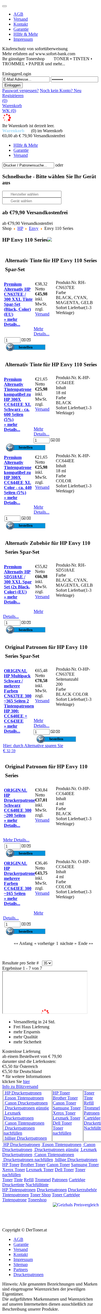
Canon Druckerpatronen (26, 1103)
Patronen (92, 1113)
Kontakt (20, 1254)
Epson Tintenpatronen (24, 1098)
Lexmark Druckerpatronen (19, 1115)
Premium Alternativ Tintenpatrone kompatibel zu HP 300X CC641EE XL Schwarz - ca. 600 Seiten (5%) (17, 399)
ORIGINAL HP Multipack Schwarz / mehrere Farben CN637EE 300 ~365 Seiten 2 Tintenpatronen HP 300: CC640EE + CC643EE (19, 695)
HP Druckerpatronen (23, 1093)
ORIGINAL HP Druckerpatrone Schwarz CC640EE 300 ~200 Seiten (19, 803)
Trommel (92, 1108)
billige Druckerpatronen (25, 1138)
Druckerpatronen (52, 1189)
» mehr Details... (12, 322)
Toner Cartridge (66, 1194)
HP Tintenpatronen (19, 1189)
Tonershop (37, 1199)
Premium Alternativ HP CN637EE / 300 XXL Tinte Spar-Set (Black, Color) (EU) (18, 299)
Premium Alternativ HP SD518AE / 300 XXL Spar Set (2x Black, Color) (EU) (18, 579)
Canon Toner (64, 1103)
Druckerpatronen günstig (26, 1108)
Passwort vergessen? (20, 90)
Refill (89, 1103)
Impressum (23, 1259)
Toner (89, 1093)
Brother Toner (65, 1098)
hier (26, 1081)
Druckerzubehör (82, 1189)
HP (20, 228)
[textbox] (28, 165)
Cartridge (92, 1118)
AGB (18, 1239)
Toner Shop (40, 1194)
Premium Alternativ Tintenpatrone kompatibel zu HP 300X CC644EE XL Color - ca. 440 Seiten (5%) (18, 475)
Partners (20, 1269)
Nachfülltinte (37, 1184)
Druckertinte (13, 1184)
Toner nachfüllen (62, 1130)
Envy (33, 228)
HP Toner (61, 1093)
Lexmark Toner (66, 1118)
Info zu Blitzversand (20, 1086)
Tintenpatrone (14, 1199)
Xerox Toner (64, 1113)
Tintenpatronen (15, 1194)
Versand (42, 314)
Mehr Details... (41, 331)
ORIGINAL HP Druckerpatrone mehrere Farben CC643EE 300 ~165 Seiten (19, 878)
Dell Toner (62, 1123)
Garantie (21, 1244)
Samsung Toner (67, 1108)
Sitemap (20, 1264)
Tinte (88, 1098)
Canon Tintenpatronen (24, 1123)
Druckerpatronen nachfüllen (19, 1130)
